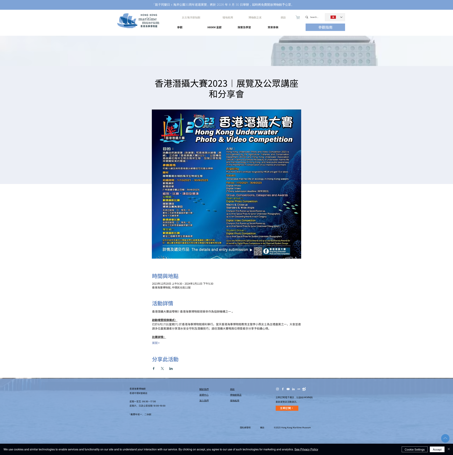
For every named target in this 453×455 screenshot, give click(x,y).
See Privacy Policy (306, 449)
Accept (437, 449)
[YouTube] (288, 389)
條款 (262, 427)
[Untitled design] (298, 389)
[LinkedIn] (293, 389)
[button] (189, 26)
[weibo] (304, 389)
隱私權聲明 (245, 427)
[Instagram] (277, 389)
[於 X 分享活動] (162, 368)
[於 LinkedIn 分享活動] (171, 368)
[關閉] (449, 449)
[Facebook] (283, 389)
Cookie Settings (415, 449)
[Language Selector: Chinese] (335, 17)
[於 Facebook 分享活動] (153, 368)
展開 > (155, 343)
